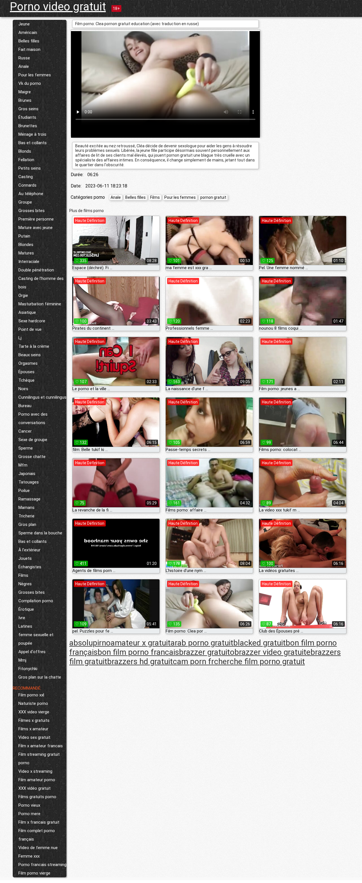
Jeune (24, 24)
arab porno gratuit (202, 642)
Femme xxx (29, 856)
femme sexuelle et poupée (35, 639)
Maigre (24, 91)
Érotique (26, 609)
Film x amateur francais (40, 745)
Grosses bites (31, 210)
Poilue (24, 490)
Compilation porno (35, 600)
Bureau (24, 405)
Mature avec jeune (35, 227)
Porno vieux (29, 805)
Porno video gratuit (58, 6)
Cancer (25, 431)
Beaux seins (29, 354)
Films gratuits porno (37, 796)
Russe (24, 58)
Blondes (25, 244)
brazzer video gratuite (272, 652)
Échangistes (29, 566)
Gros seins (28, 108)
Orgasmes (28, 363)
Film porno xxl (31, 695)
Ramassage (29, 499)
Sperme (25, 448)
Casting (25, 176)
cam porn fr (193, 661)
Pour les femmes (34, 74)
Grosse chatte (32, 456)
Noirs (23, 388)
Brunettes (27, 125)
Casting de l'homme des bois (41, 283)
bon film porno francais (138, 652)
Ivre (21, 617)
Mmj (22, 660)
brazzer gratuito (206, 652)
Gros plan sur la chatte (39, 677)
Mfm (22, 465)
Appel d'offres (32, 651)
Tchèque (26, 380)
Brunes (24, 100)
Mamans (26, 507)
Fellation (26, 159)
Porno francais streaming (42, 864)
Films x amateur (33, 728)
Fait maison (29, 49)
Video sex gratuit (34, 737)
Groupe (25, 202)
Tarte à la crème (33, 346)
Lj (19, 337)
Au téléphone (30, 193)
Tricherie (26, 516)
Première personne (36, 219)
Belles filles (28, 41)
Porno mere (29, 813)
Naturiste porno (33, 703)
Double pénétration (36, 270)
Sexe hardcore (31, 320)
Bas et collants (32, 142)
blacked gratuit (259, 642)
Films (23, 575)
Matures (26, 253)
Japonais (26, 473)
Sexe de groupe (32, 439)
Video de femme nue (38, 847)
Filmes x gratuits (33, 720)
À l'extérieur (29, 549)
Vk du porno (29, 83)
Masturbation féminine (39, 303)
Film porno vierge (34, 873)
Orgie (23, 295)
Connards (27, 185)
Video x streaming (35, 771)
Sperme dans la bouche (40, 533)
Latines (25, 626)
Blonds (24, 151)
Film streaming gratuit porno (39, 758)
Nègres (25, 583)
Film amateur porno (36, 779)
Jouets (25, 558)
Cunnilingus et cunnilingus (42, 397)
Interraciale (28, 261)
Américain (27, 32)
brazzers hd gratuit (140, 661)
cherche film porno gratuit (259, 661)
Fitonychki (27, 668)
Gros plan (27, 524)
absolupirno (90, 642)
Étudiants (27, 117)
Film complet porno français (36, 835)
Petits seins (29, 168)
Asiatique (27, 312)
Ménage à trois (32, 134)
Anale (23, 66)
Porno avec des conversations (33, 418)
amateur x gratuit (141, 642)
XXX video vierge (33, 711)
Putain (24, 236)
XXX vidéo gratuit (34, 788)
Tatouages (28, 482)
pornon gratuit (213, 197)
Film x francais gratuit (38, 822)
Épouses (26, 371)
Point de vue (30, 329)
